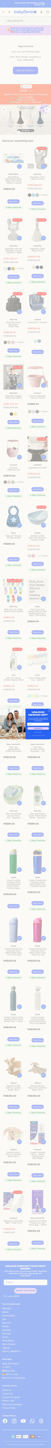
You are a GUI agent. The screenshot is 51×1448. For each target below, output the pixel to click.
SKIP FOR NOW (38, 732)
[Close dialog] (49, 710)
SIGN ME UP (38, 728)
